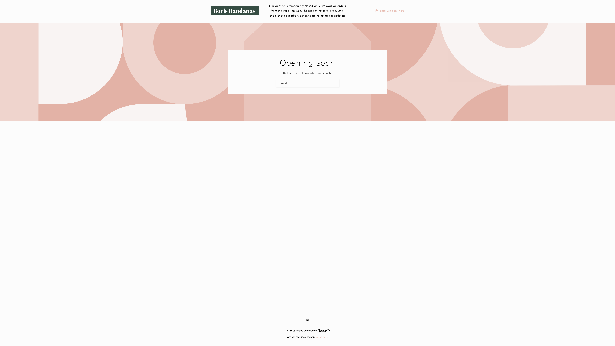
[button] (389, 11)
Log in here (322, 336)
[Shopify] (324, 330)
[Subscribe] (335, 83)
